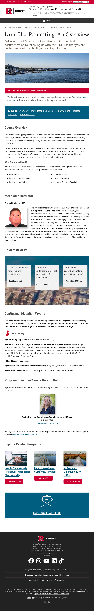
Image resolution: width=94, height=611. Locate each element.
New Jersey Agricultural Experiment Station (44, 7)
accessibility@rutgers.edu (78, 591)
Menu (48, 21)
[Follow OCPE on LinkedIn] (54, 560)
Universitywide (10, 2)
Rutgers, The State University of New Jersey (47, 580)
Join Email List (27, 114)
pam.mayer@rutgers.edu (47, 423)
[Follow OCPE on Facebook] (31, 560)
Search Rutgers (67, 2)
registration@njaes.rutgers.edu (25, 434)
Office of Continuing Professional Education (56, 9)
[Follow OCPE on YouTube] (46, 560)
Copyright (30, 598)
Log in (47, 602)
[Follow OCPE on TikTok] (61, 560)
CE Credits (50, 110)
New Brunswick (21, 2)
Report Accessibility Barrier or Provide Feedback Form (51, 594)
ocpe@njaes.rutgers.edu (47, 553)
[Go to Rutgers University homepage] (15, 11)
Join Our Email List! (47, 513)
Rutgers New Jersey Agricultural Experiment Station (47, 570)
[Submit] (88, 2)
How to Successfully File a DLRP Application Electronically (17, 472)
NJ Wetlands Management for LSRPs (73, 472)
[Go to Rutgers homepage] (47, 540)
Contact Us (64, 110)
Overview (24, 110)
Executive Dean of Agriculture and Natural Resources (47, 575)
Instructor (36, 110)
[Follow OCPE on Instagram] (38, 560)
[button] (14, 481)
